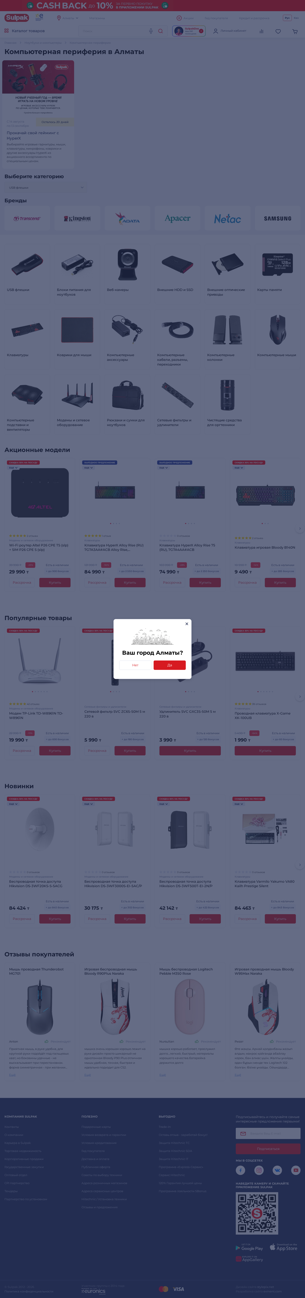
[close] (186, 623)
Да (169, 665)
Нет (135, 665)
